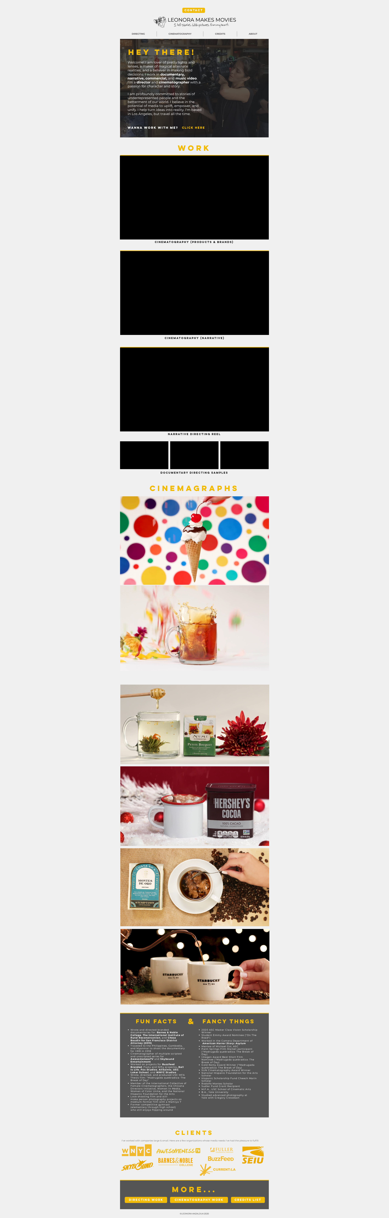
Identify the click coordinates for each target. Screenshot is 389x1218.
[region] (194, 540)
